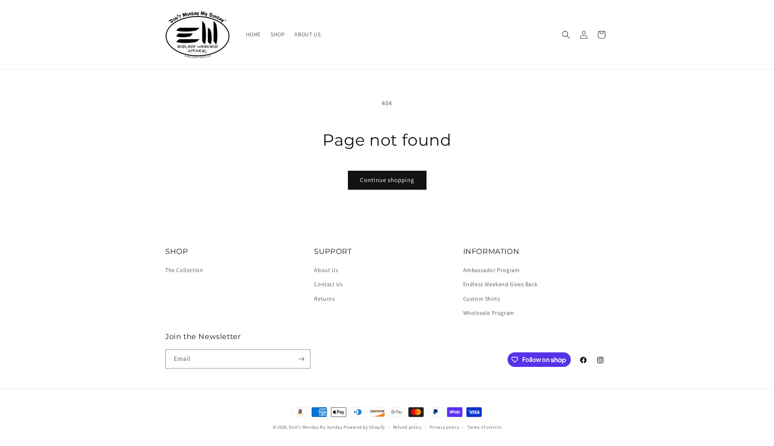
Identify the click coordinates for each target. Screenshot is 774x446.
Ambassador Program (491, 270)
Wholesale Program (488, 312)
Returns (324, 298)
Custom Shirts (481, 298)
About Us (326, 270)
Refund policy (407, 427)
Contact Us (328, 284)
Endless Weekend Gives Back (500, 284)
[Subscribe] (301, 359)
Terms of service (484, 427)
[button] (566, 35)
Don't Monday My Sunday (315, 427)
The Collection (184, 270)
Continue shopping (387, 180)
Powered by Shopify (364, 427)
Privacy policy (445, 427)
